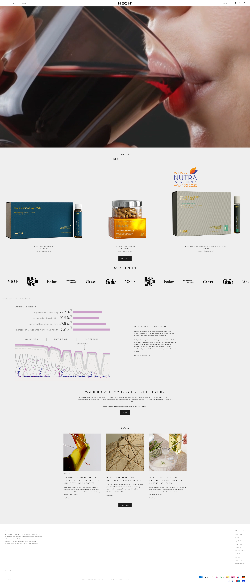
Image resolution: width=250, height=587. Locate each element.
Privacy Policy (239, 544)
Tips (108, 473)
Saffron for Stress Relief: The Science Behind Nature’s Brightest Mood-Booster (81, 480)
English (226, 3)
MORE (125, 412)
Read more (66, 498)
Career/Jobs (238, 560)
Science (66, 473)
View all (125, 258)
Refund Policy (239, 547)
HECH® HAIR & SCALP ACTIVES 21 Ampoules (44, 247)
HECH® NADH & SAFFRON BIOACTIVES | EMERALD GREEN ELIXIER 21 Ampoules (206, 247)
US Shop (237, 537)
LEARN (15, 3)
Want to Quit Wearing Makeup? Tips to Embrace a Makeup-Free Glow (165, 480)
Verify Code (238, 534)
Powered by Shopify (123, 579)
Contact (237, 554)
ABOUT (23, 3)
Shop (7, 3)
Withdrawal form (240, 563)
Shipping (237, 557)
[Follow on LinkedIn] (11, 570)
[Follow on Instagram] (6, 570)
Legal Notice (239, 541)
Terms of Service (240, 550)
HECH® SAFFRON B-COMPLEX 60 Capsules (125, 247)
